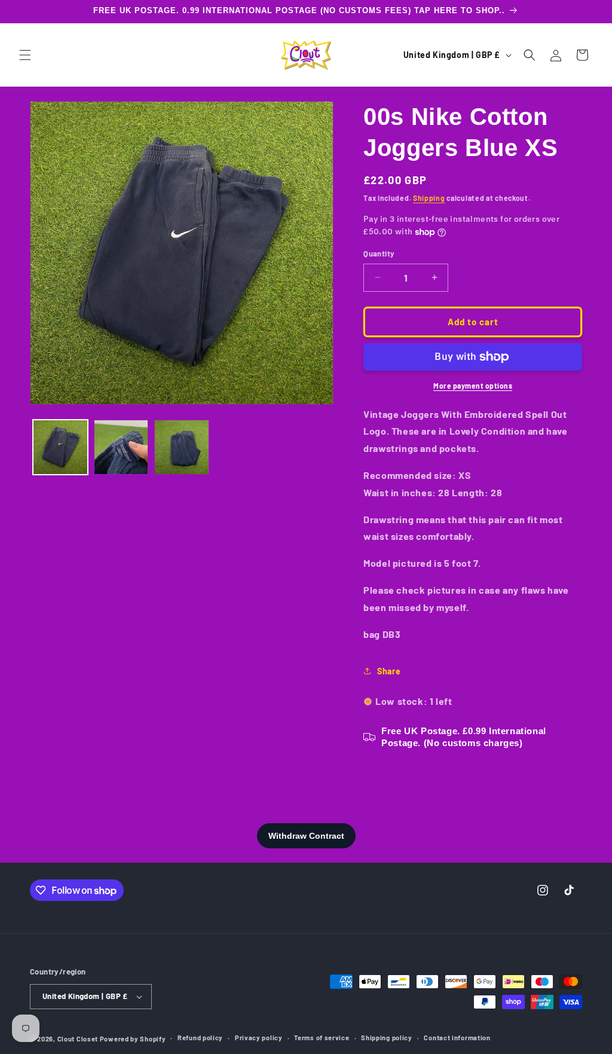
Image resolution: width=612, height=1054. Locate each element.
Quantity (378, 253)
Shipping (429, 198)
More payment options (472, 385)
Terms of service (321, 1037)
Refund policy (200, 1037)
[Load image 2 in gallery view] (121, 447)
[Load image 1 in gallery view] (60, 447)
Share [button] (388, 671)
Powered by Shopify (133, 1039)
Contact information (457, 1037)
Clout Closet (78, 1039)
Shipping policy (386, 1037)
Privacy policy (259, 1037)
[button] (25, 55)
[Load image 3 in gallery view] (181, 447)
